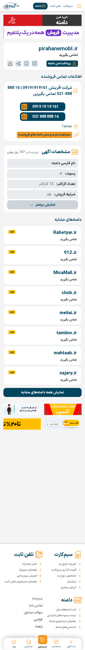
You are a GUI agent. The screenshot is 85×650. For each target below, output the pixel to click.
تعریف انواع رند (67, 564)
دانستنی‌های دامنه (66, 627)
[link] (11, 6)
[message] (35, 63)
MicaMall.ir (65, 273)
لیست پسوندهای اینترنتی (61, 615)
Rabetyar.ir (65, 232)
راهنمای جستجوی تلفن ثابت (21, 582)
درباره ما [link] (37, 598)
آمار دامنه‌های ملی (66, 610)
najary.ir (68, 373)
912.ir (70, 252)
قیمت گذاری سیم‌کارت (63, 570)
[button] (62, 63)
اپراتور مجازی (68, 587)
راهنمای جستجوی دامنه (62, 621)
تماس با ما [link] (36, 605)
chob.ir (69, 293)
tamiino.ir (66, 333)
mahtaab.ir (65, 353)
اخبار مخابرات (29, 564)
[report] (10, 63)
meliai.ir (68, 313)
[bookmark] (26, 63)
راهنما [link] (39, 626)
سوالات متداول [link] (33, 612)
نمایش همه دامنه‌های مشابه (42, 392)
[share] (18, 63)
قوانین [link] (38, 619)
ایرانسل (71, 582)
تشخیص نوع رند (66, 576)
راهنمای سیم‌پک (28, 570)
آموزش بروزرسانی (27, 576)
